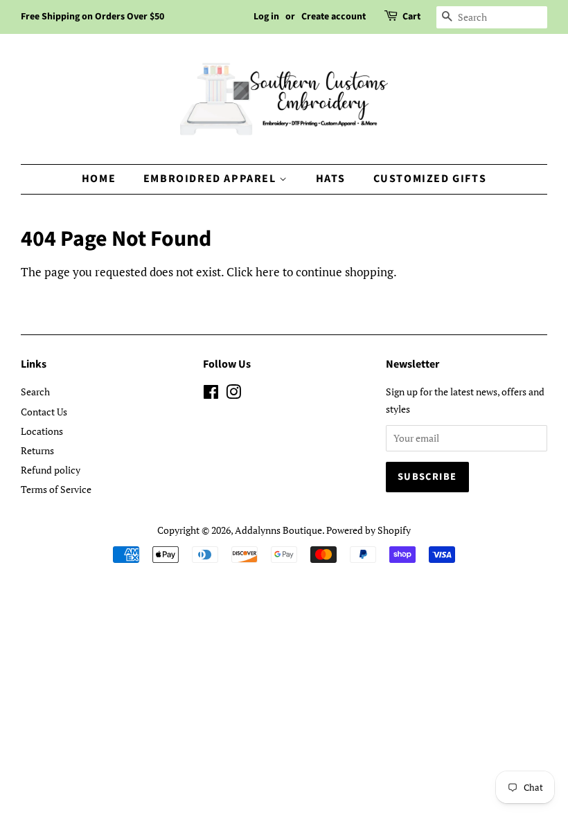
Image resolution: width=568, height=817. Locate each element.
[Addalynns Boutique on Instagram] (233, 394)
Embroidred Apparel (211, 178)
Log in (266, 17)
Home (99, 178)
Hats (331, 178)
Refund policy (50, 469)
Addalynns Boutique (278, 530)
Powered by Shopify (368, 530)
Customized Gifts (430, 178)
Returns (37, 450)
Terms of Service (56, 489)
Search (35, 391)
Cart (411, 17)
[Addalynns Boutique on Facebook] (211, 394)
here (268, 272)
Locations (42, 431)
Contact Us (44, 411)
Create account (333, 17)
